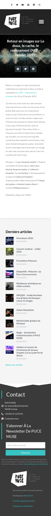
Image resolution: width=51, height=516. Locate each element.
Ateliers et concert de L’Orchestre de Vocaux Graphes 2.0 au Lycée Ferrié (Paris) (29, 351)
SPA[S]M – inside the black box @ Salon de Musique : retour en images (29, 298)
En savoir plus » (21, 241)
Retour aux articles (14, 365)
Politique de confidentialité (23, 506)
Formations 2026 (24, 238)
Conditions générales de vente (24, 501)
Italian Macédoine (25, 310)
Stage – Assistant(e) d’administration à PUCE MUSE (28, 335)
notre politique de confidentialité (35, 464)
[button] (41, 22)
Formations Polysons (26, 260)
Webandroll (28, 496)
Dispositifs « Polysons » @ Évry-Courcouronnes (28, 273)
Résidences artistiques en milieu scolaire (28, 285)
